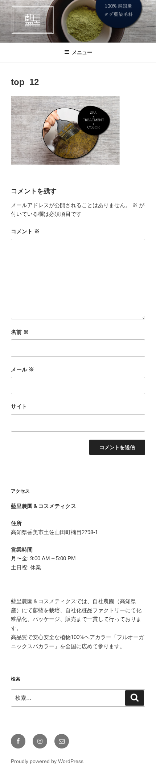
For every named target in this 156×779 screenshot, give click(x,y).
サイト (19, 406)
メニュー (82, 52)
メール (22, 369)
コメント (25, 231)
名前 (20, 332)
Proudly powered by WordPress (47, 761)
